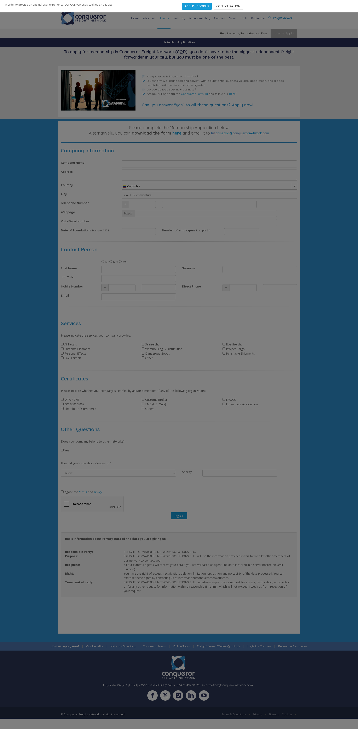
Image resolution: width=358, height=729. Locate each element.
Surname (189, 268)
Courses (219, 18)
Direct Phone (191, 286)
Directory (179, 18)
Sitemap (273, 714)
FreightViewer (281, 18)
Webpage (68, 212)
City (64, 194)
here (176, 133)
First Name (69, 268)
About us (149, 18)
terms (83, 492)
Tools (243, 18)
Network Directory (122, 646)
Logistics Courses (259, 646)
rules (232, 94)
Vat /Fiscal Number (75, 221)
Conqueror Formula (194, 94)
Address (67, 172)
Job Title (67, 277)
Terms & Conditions (234, 714)
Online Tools (181, 646)
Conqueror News (154, 646)
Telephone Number (75, 203)
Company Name (73, 163)
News (232, 18)
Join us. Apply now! (65, 646)
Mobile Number (72, 286)
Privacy (257, 714)
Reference (258, 18)
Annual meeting (199, 18)
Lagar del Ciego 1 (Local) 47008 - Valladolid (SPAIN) (139, 685)
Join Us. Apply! (284, 33)
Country (67, 185)
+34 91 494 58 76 (188, 685)
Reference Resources (292, 646)
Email (65, 295)
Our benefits (94, 646)
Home (135, 18)
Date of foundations (76, 230)
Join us (164, 18)
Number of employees (178, 230)
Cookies (287, 714)
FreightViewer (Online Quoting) (218, 646)
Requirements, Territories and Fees (243, 33)
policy (98, 492)
